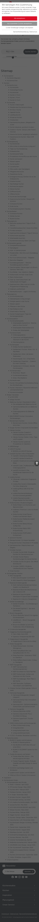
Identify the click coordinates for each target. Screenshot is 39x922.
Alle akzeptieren (19, 18)
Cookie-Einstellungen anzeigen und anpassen (19, 27)
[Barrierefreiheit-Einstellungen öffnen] (37, 463)
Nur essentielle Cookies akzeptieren (19, 23)
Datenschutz (33, 32)
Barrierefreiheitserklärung (20, 32)
